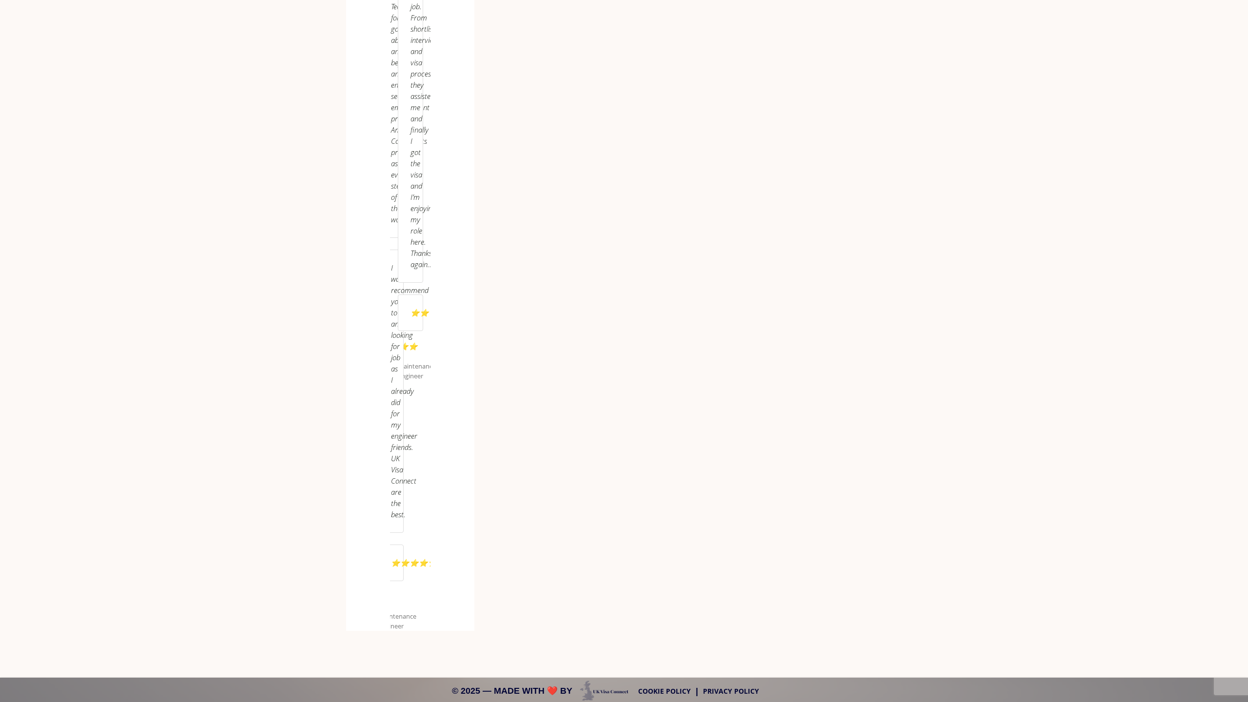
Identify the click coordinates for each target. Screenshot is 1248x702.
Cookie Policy (664, 691)
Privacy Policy (731, 691)
